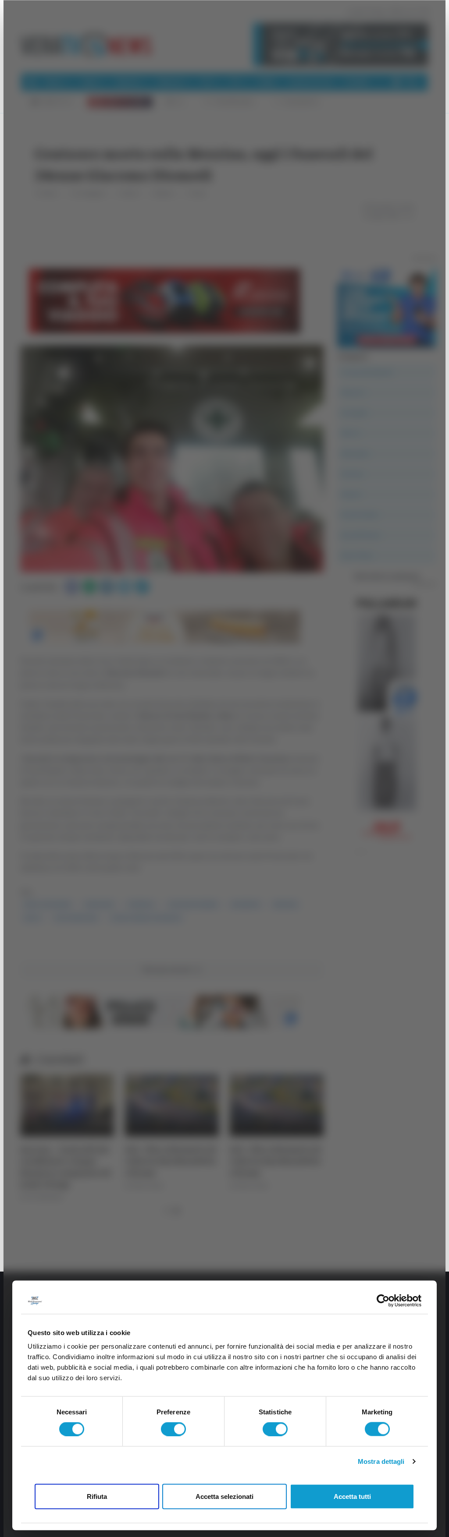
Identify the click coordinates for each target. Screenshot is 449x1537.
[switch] (173, 1429)
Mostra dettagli (381, 1461)
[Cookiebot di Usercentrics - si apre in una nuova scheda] (383, 1300)
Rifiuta (97, 1496)
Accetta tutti (352, 1496)
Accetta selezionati (224, 1496)
